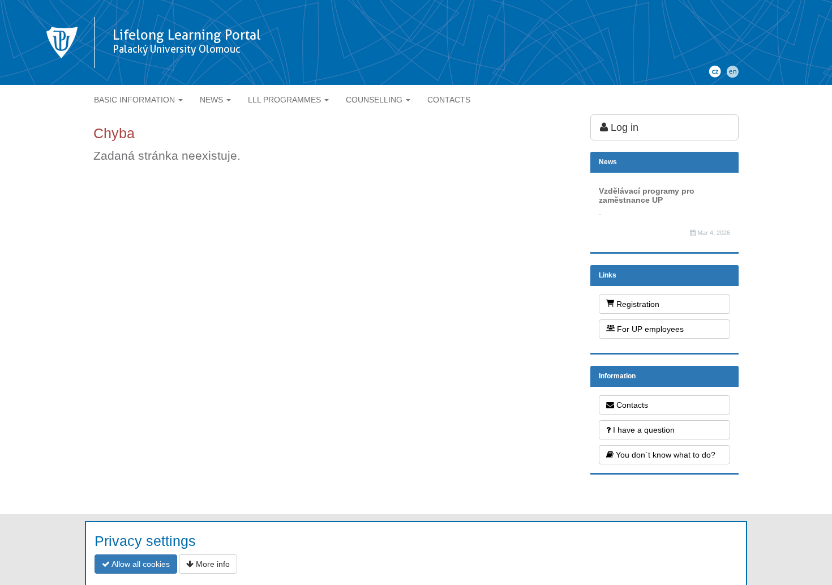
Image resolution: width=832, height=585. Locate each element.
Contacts (631, 404)
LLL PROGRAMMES (285, 99)
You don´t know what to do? (664, 454)
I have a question (643, 429)
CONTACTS (448, 99)
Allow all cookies (140, 564)
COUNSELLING (375, 99)
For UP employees (649, 329)
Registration (636, 304)
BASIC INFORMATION (135, 99)
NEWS (212, 99)
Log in (623, 127)
